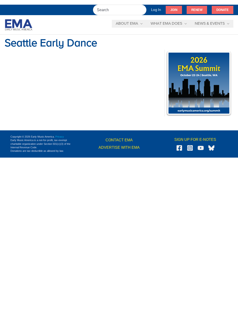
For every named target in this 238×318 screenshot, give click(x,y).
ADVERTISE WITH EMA (119, 147)
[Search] (143, 10)
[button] (174, 10)
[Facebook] (179, 148)
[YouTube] (201, 148)
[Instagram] (190, 148)
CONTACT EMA (119, 140)
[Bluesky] (211, 148)
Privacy (59, 136)
